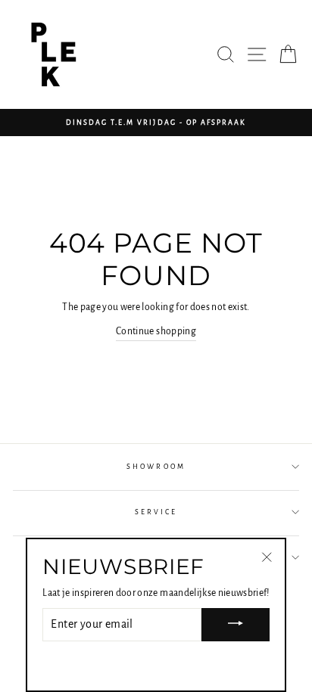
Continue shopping (156, 331)
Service (156, 512)
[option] (156, 122)
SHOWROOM (155, 466)
